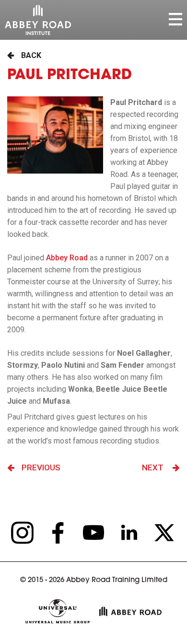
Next (153, 467)
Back (31, 55)
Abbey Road (67, 257)
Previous (41, 467)
